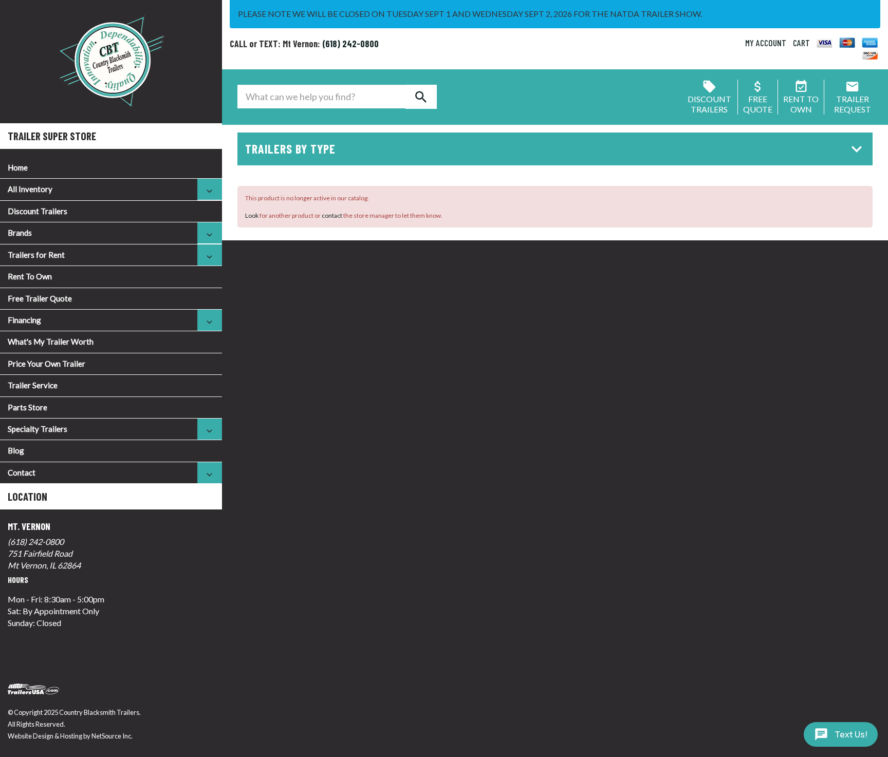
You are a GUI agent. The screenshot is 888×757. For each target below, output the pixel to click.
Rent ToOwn (801, 104)
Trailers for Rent (36, 254)
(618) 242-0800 (36, 541)
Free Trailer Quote (40, 298)
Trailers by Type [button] (290, 148)
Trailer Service (33, 385)
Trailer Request (852, 104)
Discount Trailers (37, 211)
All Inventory (30, 189)
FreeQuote (757, 104)
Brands (20, 232)
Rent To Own (30, 276)
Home (18, 167)
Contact (21, 472)
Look (251, 215)
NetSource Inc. (112, 736)
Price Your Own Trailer (46, 363)
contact (332, 215)
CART (801, 42)
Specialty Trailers (37, 428)
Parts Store (27, 407)
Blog (16, 450)
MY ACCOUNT (765, 42)
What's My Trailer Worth (51, 341)
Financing (24, 320)
